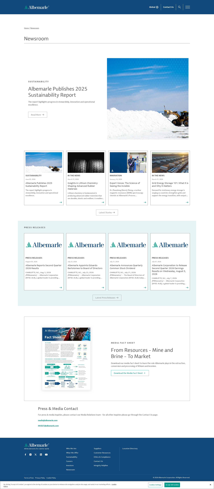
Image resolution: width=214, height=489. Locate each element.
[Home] (36, 7)
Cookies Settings (155, 485)
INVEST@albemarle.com (48, 425)
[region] (107, 485)
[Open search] (179, 7)
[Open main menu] (187, 7)
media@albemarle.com (47, 420)
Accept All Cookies (172, 485)
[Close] (210, 484)
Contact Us (168, 7)
